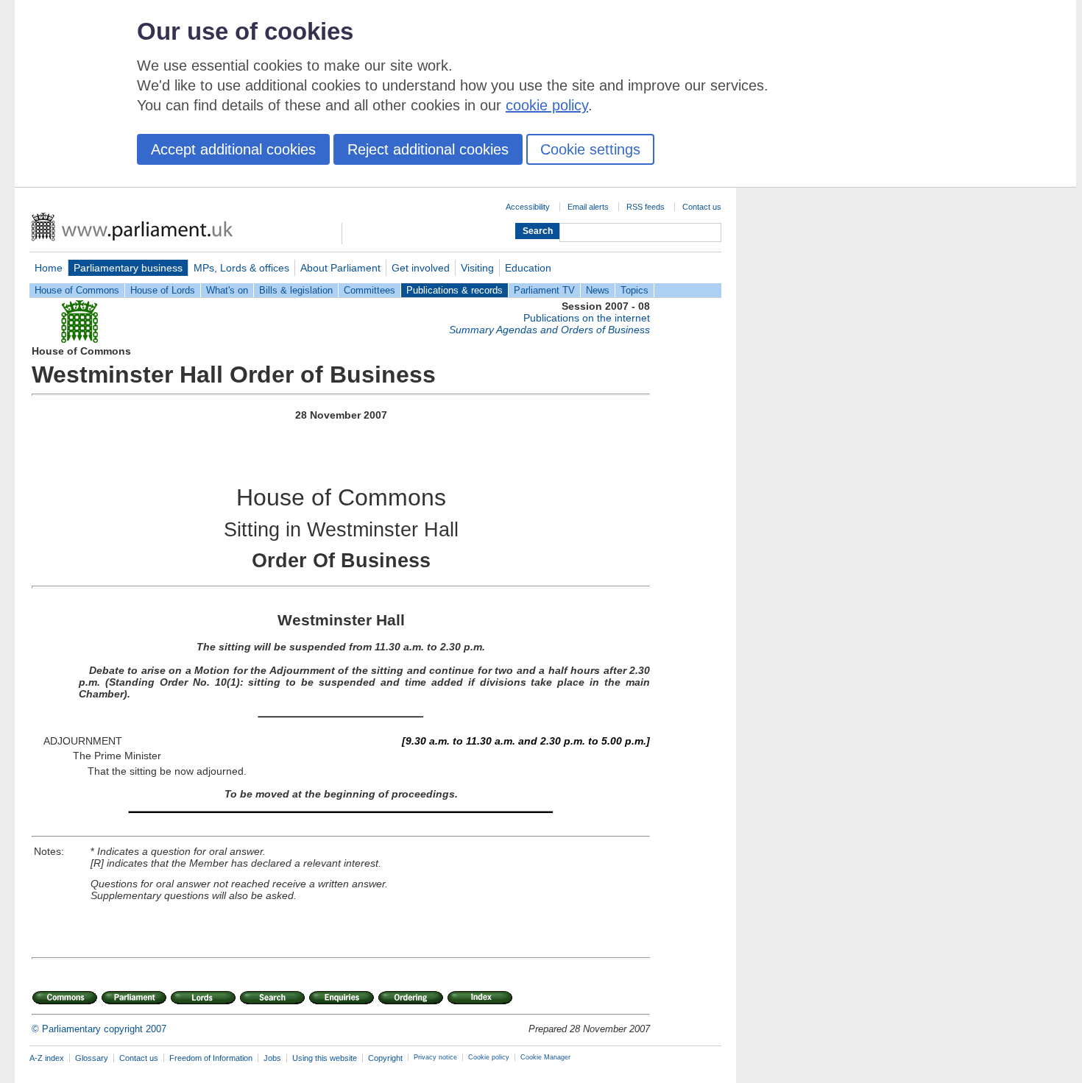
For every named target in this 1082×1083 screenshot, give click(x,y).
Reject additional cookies (428, 149)
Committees (369, 290)
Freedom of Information (210, 1058)
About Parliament (340, 268)
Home (49, 268)
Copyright (385, 1058)
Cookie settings (590, 149)
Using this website (324, 1058)
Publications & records (454, 290)
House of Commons (77, 290)
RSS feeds (645, 206)
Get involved (421, 268)
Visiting (477, 268)
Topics (634, 290)
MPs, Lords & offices (241, 268)
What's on (227, 290)
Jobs (272, 1058)
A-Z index (46, 1058)
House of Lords (162, 290)
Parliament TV (544, 290)
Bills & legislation (296, 290)
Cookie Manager (545, 1057)
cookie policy (547, 105)
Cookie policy (488, 1057)
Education (528, 268)
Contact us (701, 206)
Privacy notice (435, 1057)
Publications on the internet (586, 318)
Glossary (91, 1058)
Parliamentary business (128, 268)
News (597, 290)
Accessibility (528, 206)
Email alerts (588, 206)
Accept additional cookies (233, 149)
